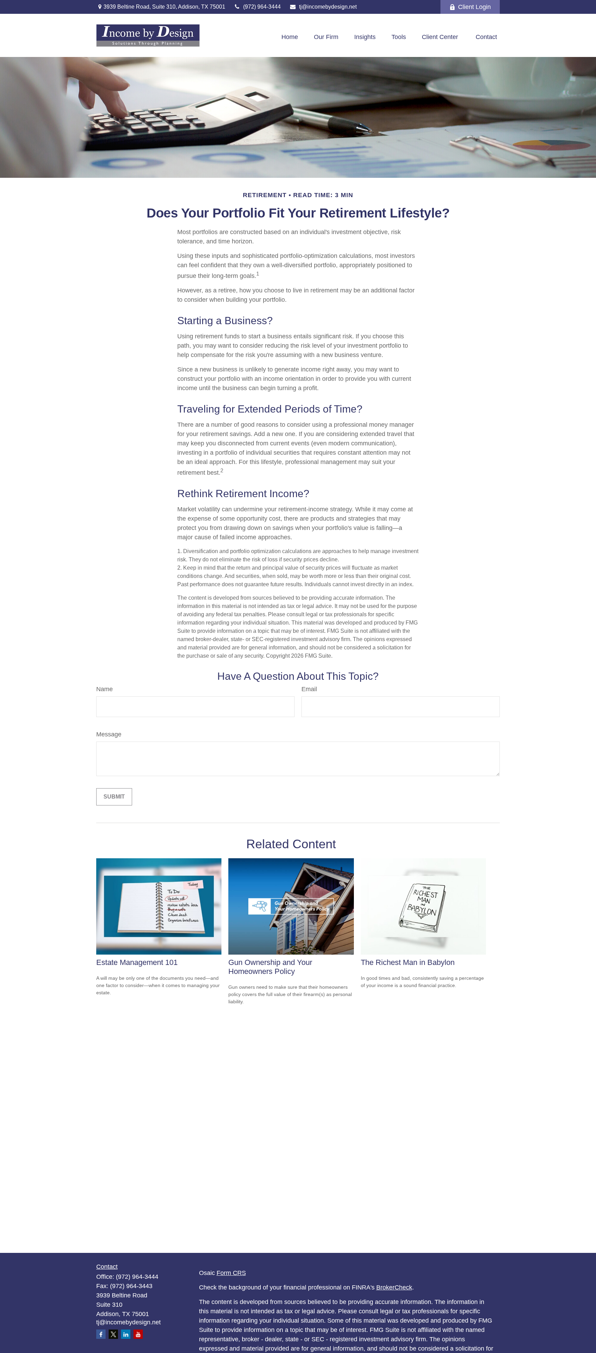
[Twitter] (113, 1334)
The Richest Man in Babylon (408, 962)
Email (309, 689)
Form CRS (231, 1272)
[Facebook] (101, 1334)
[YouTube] (138, 1334)
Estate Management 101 (137, 962)
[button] (290, 37)
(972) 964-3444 (262, 7)
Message (108, 734)
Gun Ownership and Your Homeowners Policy (270, 967)
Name (104, 689)
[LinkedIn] (125, 1334)
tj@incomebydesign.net (328, 7)
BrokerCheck (394, 1287)
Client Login (474, 6)
